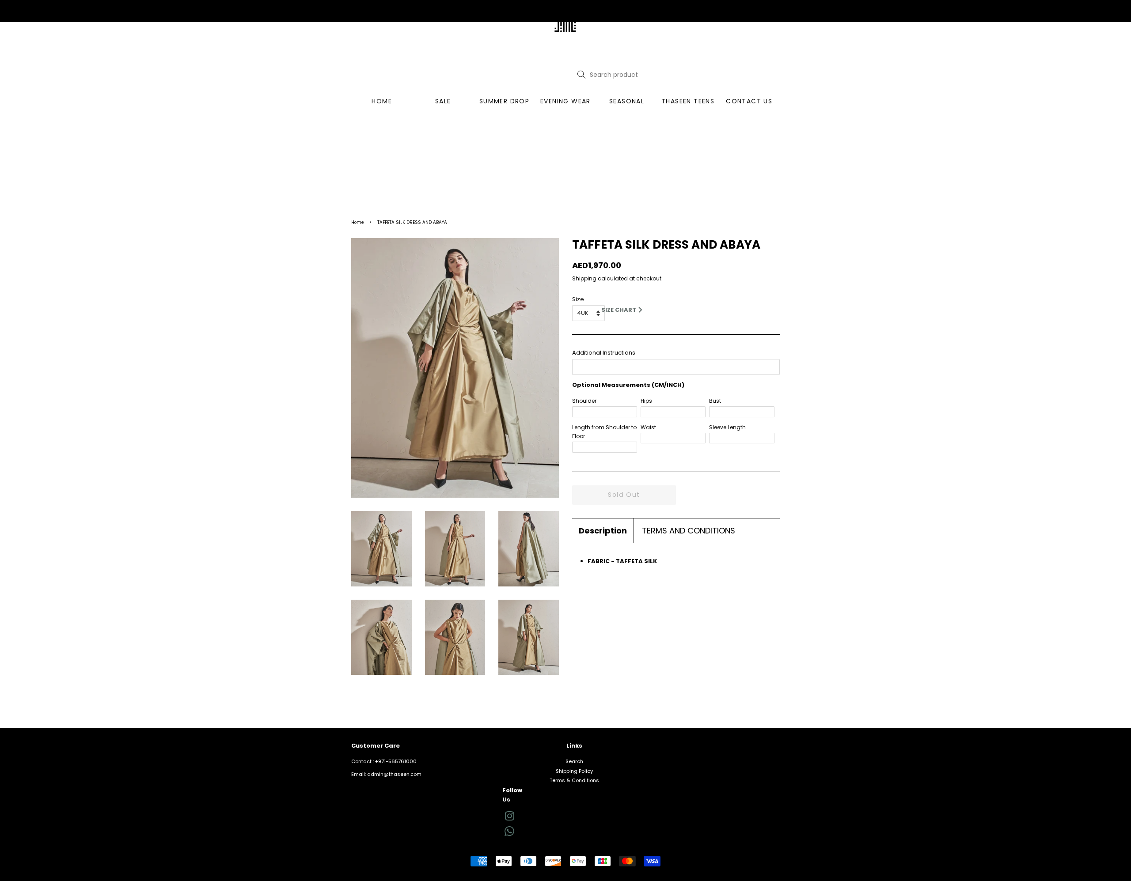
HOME (382, 101)
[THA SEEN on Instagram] (509, 818)
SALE (443, 101)
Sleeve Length (727, 427)
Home (357, 222)
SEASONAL (626, 101)
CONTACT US (749, 101)
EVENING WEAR (565, 101)
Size (578, 299)
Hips (646, 401)
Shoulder (584, 401)
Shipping (584, 278)
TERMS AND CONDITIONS (688, 530)
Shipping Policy (574, 771)
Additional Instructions (603, 352)
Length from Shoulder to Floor (604, 431)
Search (574, 761)
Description (603, 530)
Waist (648, 427)
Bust (715, 401)
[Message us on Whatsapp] (509, 834)
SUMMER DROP (504, 101)
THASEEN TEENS (687, 101)
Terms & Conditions (574, 780)
